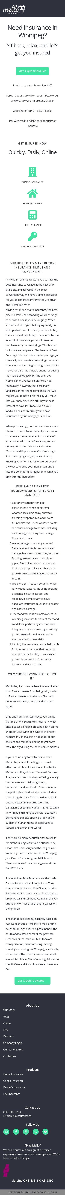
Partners (8, 1036)
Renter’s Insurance (14, 1087)
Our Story (9, 1010)
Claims (7, 1023)
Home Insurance (13, 1074)
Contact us (9, 1056)
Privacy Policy (39, 1192)
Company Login (12, 1043)
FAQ (5, 1029)
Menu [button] (57, 7)
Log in (53, 1192)
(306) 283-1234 (12, 1112)
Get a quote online (31, 980)
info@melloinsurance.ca (17, 1116)
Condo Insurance (13, 1081)
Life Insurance (11, 1094)
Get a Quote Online (32, 71)
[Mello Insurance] (14, 9)
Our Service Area (13, 1049)
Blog (6, 1016)
